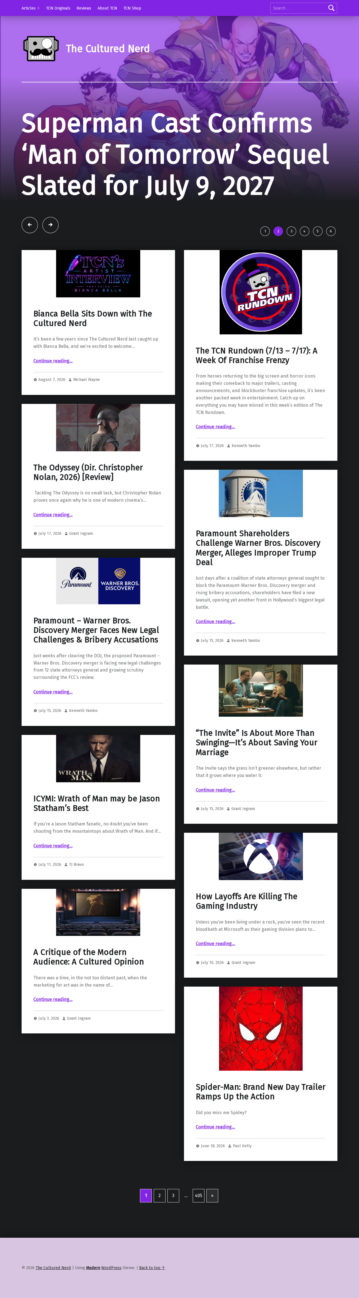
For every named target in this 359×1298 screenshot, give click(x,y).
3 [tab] (292, 231)
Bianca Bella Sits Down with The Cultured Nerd (92, 318)
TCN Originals (58, 8)
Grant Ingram (81, 533)
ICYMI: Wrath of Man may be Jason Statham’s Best (96, 803)
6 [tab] (331, 231)
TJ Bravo (76, 864)
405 (198, 1195)
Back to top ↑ (152, 1267)
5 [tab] (318, 231)
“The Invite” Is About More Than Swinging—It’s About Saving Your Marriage (256, 742)
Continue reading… (53, 361)
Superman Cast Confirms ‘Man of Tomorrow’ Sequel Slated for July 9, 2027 (175, 154)
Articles (29, 8)
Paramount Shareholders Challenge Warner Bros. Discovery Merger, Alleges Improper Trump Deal (258, 548)
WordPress (111, 1267)
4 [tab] (304, 231)
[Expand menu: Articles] (38, 8)
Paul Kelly (242, 1145)
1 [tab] (265, 231)
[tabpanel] (180, 166)
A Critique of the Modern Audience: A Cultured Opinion (88, 957)
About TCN (107, 8)
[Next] (50, 225)
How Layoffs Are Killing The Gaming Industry (246, 901)
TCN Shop (132, 8)
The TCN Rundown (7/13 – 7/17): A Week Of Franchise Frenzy (256, 355)
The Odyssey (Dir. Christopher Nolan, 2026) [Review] (88, 472)
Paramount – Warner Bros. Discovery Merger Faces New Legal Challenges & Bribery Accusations (96, 630)
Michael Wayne (86, 379)
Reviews (84, 8)
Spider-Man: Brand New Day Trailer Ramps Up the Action (261, 1092)
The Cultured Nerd (53, 1267)
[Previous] (30, 225)
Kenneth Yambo (246, 445)
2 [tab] (278, 231)
